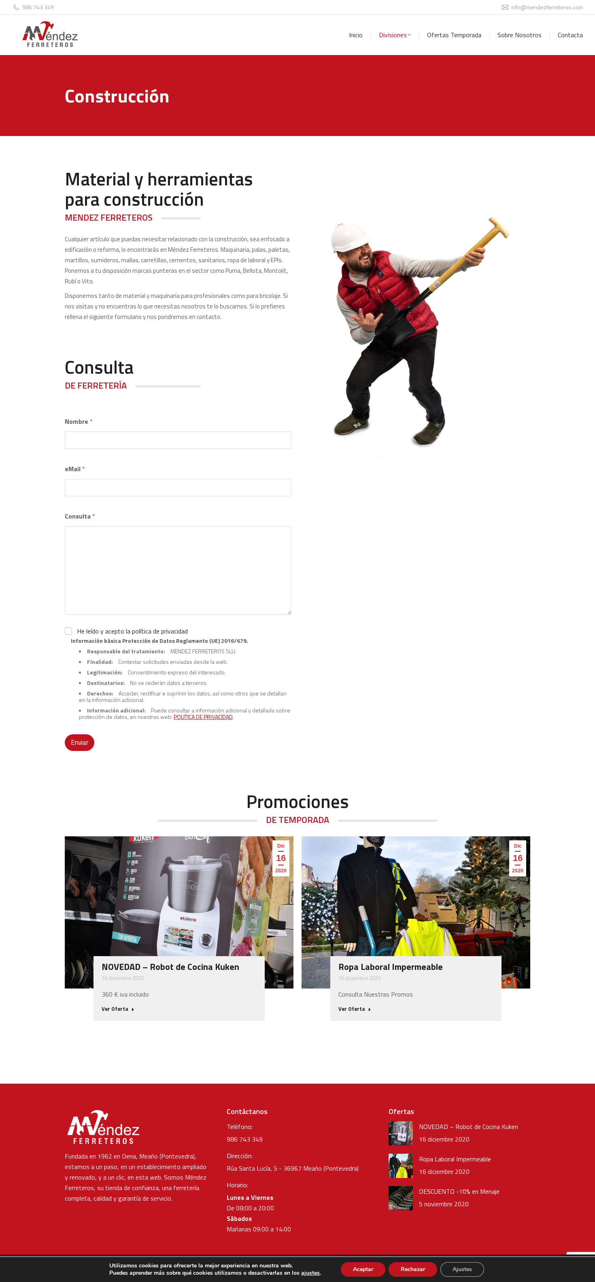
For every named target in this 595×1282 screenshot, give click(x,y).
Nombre (79, 421)
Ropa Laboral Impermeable (390, 967)
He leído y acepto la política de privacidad (132, 631)
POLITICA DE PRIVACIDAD (203, 716)
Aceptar (363, 1269)
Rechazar (413, 1269)
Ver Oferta (115, 1009)
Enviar (79, 742)
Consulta (80, 516)
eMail (75, 469)
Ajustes (462, 1269)
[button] (54, 928)
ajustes (310, 1273)
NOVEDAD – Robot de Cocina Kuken (170, 967)
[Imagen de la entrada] (401, 1133)
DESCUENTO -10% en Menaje (459, 1191)
